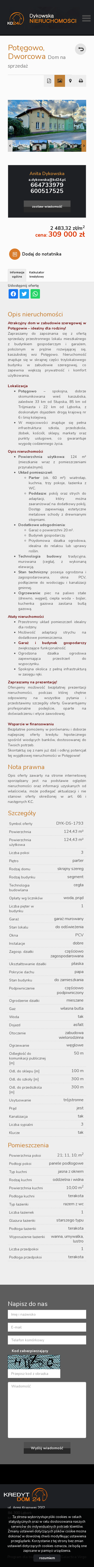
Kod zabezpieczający (30, 1350)
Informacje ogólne (17, 275)
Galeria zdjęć (59, 81)
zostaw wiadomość (47, 206)
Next (83, 146)
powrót (80, 49)
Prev (10, 146)
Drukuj (81, 81)
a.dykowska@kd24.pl (47, 179)
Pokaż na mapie (70, 81)
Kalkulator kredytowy (36, 275)
